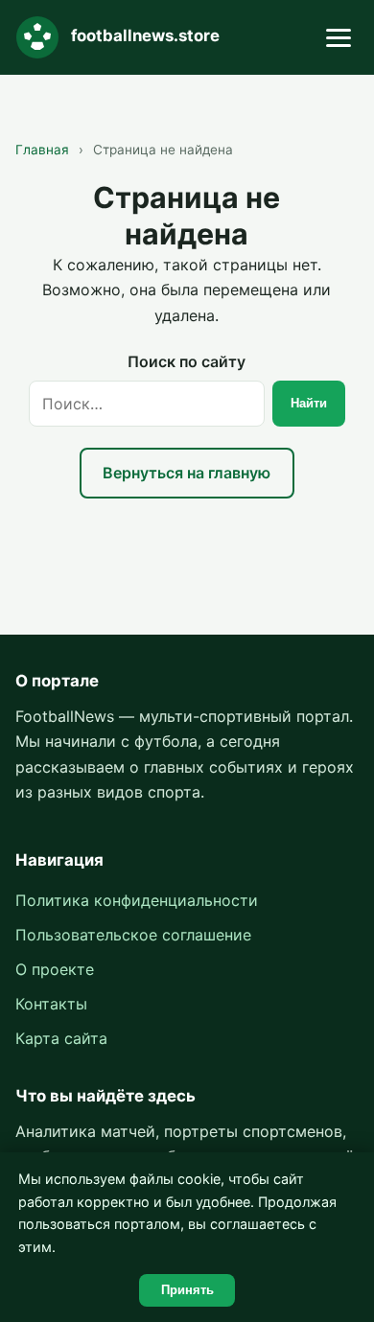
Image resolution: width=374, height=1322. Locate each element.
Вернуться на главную (186, 472)
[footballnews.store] (37, 37)
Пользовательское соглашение (133, 934)
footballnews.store (145, 35)
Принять (187, 1290)
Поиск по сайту (186, 361)
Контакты (51, 1003)
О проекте (54, 969)
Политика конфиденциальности (136, 900)
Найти (309, 403)
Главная (42, 149)
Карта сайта (61, 1038)
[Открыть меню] (338, 38)
